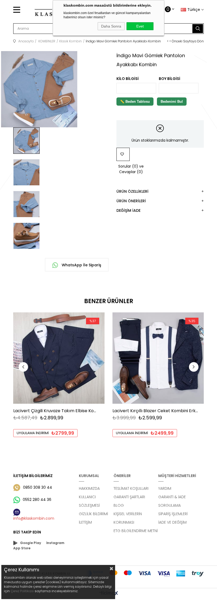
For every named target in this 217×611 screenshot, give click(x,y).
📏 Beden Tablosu (135, 102)
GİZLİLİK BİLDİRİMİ (93, 513)
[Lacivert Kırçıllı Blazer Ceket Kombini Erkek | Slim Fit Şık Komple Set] (158, 358)
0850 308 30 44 (37, 487)
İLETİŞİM (85, 522)
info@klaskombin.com (33, 518)
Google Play (30, 543)
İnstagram (55, 543)
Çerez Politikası (22, 591)
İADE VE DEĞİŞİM (172, 522)
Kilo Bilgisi (127, 78)
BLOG (119, 505)
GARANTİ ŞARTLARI (129, 497)
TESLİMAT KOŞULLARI (131, 488)
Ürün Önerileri (131, 201)
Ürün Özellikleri (132, 191)
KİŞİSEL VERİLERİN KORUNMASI (128, 518)
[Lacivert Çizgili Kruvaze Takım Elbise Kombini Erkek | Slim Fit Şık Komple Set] (59, 358)
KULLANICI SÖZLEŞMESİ (89, 501)
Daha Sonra (111, 26)
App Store (21, 548)
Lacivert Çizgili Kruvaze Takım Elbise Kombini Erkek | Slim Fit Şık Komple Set (56, 411)
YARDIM (164, 488)
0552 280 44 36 (37, 499)
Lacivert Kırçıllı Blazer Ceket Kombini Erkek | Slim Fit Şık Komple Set (155, 411)
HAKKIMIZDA (89, 488)
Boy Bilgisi (169, 78)
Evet (140, 26)
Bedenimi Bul (172, 102)
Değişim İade (128, 210)
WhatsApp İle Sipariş (81, 265)
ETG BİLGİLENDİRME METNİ (136, 530)
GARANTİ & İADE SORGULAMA (172, 501)
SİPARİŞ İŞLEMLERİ (173, 513)
